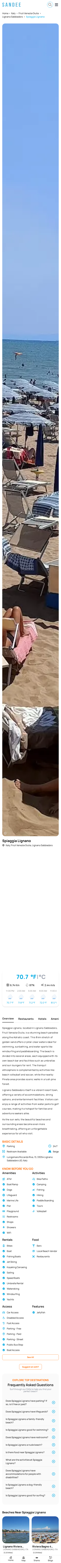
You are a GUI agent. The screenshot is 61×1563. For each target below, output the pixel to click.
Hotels (42, 1018)
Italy (13, 13)
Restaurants (26, 1018)
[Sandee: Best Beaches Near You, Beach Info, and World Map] (11, 5)
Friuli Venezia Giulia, (21, 845)
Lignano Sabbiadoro (12, 16)
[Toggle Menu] (56, 4)
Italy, (8, 845)
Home (5, 13)
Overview (8, 1018)
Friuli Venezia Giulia (29, 13)
